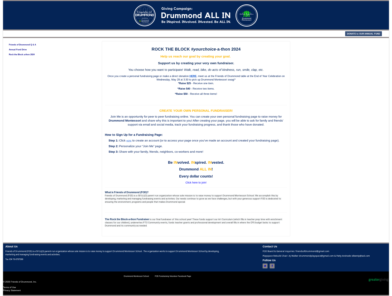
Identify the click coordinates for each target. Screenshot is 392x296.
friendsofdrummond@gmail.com (312, 251)
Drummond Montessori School (136, 276)
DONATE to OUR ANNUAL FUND (363, 33)
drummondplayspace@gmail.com (316, 255)
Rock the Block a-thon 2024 (22, 54)
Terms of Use (9, 287)
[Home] (266, 266)
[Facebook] (273, 266)
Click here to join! (196, 182)
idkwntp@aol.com (361, 255)
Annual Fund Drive (18, 49)
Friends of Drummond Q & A (22, 45)
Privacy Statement (12, 290)
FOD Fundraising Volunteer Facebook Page (173, 276)
